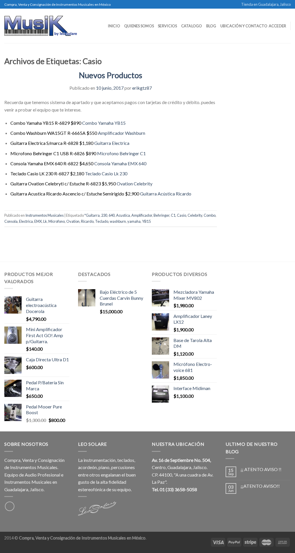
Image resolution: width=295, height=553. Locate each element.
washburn (118, 221)
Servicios (167, 26)
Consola (11, 221)
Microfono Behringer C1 (121, 153)
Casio (181, 215)
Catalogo (191, 26)
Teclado (101, 221)
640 (112, 215)
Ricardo (87, 221)
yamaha (134, 221)
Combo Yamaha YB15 (104, 123)
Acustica (123, 215)
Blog (211, 26)
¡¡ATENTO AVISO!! (260, 486)
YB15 (146, 221)
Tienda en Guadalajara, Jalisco (266, 4)
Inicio (114, 26)
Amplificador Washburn (121, 133)
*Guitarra (92, 215)
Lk (45, 221)
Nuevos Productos (110, 75)
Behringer (161, 215)
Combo (209, 215)
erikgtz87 (142, 88)
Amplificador (141, 215)
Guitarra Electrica (111, 143)
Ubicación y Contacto (243, 26)
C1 (173, 215)
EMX (38, 221)
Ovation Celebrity (134, 183)
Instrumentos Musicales (44, 215)
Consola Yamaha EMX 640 (120, 163)
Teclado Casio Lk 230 (106, 173)
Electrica (26, 221)
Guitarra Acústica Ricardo (165, 193)
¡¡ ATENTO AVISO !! (261, 469)
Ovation (73, 221)
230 (104, 215)
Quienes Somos (139, 26)
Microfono (56, 221)
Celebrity (195, 215)
